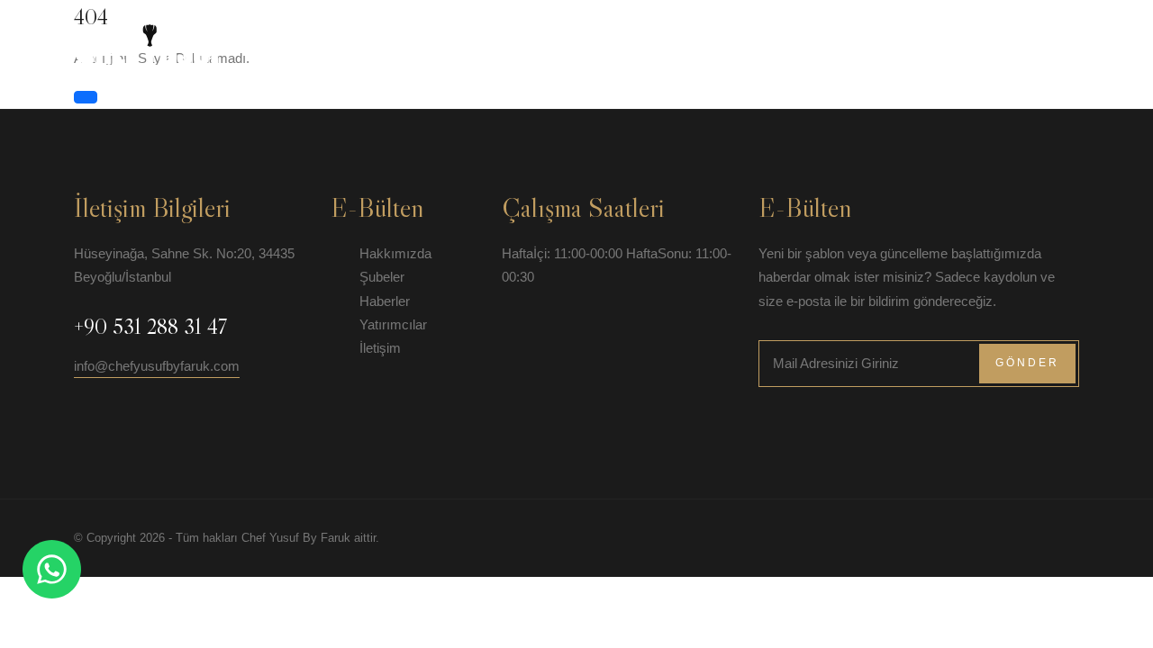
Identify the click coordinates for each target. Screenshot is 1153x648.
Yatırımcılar (897, 39)
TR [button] (1051, 39)
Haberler (797, 39)
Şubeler (712, 39)
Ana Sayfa (523, 39)
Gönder (1027, 362)
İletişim (991, 39)
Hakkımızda (620, 39)
